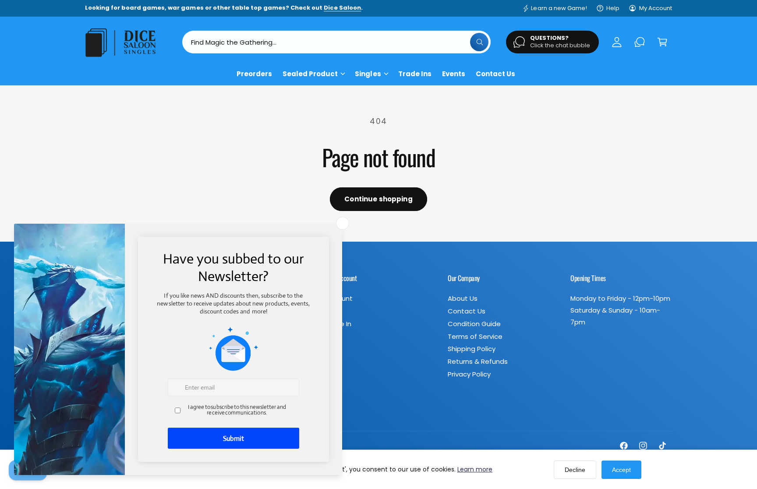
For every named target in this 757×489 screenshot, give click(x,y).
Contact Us (466, 311)
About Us (463, 298)
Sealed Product (310, 73)
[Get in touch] (639, 42)
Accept (621, 469)
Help (612, 8)
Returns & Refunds (478, 361)
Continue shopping (378, 199)
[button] (662, 42)
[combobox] (336, 42)
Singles (368, 73)
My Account (655, 8)
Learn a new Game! (559, 8)
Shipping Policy (471, 348)
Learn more (474, 469)
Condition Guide (474, 323)
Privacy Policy (469, 374)
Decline (575, 469)
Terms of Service (475, 336)
